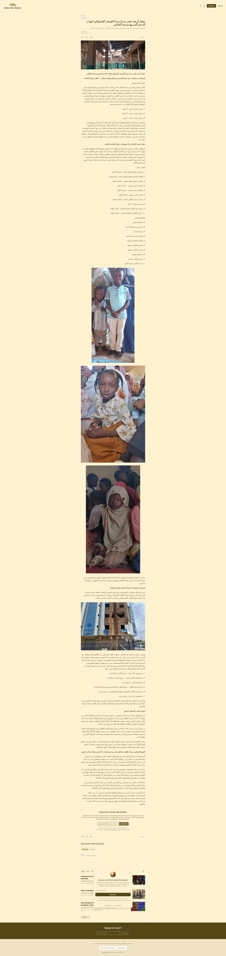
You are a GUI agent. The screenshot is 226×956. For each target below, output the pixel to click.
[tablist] (88, 849)
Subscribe (211, 6)
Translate (85, 18)
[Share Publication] (204, 6)
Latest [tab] (87, 871)
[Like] (82, 37)
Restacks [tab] (92, 849)
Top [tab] (83, 871)
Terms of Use (121, 898)
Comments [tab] (85, 849)
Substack (104, 952)
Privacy (114, 943)
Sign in (220, 6)
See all (84, 917)
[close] (130, 872)
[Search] (200, 6)
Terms (119, 943)
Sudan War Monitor (91, 883)
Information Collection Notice (112, 900)
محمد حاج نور (83, 31)
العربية (82, 15)
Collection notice (126, 943)
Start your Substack (108, 948)
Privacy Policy (126, 900)
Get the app (121, 948)
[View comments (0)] (87, 37)
